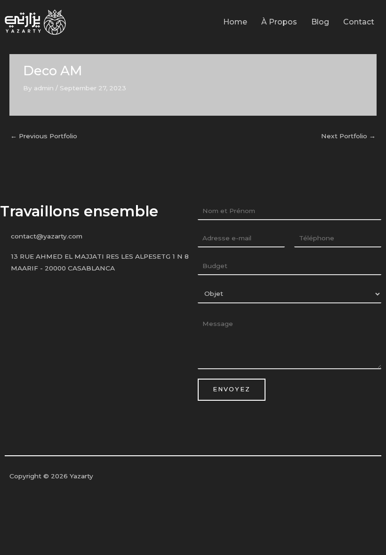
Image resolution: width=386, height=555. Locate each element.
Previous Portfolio (43, 136)
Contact (358, 21)
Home (235, 21)
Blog (320, 21)
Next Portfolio (348, 136)
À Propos (279, 21)
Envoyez (231, 389)
